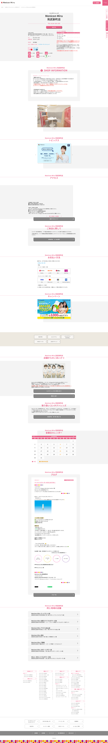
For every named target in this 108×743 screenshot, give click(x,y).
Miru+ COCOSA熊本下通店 (75, 706)
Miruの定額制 (107, 15)
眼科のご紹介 (54, 396)
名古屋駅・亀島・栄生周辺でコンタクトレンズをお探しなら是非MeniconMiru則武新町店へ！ (52, 385)
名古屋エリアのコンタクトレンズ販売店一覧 (12, 7)
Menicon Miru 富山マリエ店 (59, 673)
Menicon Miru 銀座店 (42, 682)
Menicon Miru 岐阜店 (58, 679)
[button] (35, 116)
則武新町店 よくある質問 (54, 239)
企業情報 (36, 733)
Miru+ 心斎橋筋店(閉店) (75, 683)
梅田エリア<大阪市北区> (75, 673)
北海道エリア (30, 671)
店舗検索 (97, 2)
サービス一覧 (61, 721)
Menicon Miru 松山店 (74, 698)
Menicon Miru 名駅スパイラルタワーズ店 (62, 689)
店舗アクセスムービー (54, 219)
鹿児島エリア (73, 707)
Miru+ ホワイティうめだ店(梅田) (77, 676)
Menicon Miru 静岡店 (58, 680)
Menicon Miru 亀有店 (42, 685)
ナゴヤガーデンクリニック (44, 44)
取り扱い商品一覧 (46, 721)
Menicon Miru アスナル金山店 (61, 692)
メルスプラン (54, 337)
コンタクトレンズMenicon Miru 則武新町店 (28, 7)
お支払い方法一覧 (41, 263)
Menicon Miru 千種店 (59, 693)
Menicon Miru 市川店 (42, 677)
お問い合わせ (71, 733)
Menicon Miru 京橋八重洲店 (43, 680)
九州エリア (78, 701)
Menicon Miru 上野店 (42, 683)
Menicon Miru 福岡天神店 (75, 703)
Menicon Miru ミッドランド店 (61, 685)
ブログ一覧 (54, 594)
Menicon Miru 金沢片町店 (59, 674)
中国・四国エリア (78, 689)
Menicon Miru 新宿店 (42, 691)
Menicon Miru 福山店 (74, 691)
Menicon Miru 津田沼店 (43, 676)
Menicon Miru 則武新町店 (60, 695)
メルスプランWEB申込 (68, 337)
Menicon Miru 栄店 (59, 690)
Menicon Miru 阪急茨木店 (75, 677)
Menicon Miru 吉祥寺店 (43, 692)
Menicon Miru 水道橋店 (43, 679)
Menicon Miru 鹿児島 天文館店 (77, 709)
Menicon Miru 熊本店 (74, 704)
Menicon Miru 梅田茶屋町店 (76, 674)
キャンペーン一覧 (40, 567)
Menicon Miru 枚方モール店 (75, 680)
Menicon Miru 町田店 (42, 694)
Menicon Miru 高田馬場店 (43, 688)
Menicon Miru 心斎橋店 (75, 682)
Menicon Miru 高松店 (74, 697)
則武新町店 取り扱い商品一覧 (54, 416)
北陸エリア (62, 671)
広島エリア (73, 692)
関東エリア (46, 671)
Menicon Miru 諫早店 (74, 713)
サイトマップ (51, 733)
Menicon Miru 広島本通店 (76, 695)
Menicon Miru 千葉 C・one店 (44, 674)
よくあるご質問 (76, 726)
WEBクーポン (40, 341)
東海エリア (62, 677)
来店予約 (54, 27)
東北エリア (30, 678)
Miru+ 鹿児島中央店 (75, 710)
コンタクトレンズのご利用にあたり (54, 391)
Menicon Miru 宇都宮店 (43, 673)
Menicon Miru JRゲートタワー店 (61, 686)
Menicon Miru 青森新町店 (27, 680)
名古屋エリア (57, 683)
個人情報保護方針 (61, 733)
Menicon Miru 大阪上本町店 (75, 685)
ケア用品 (66, 480)
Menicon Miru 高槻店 (74, 679)
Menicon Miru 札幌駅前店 (28, 674)
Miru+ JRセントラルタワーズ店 (61, 696)
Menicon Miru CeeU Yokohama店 (44, 697)
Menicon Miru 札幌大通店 (28, 676)
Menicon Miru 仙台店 (26, 682)
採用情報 (43, 733)
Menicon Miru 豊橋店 (58, 682)
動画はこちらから (38, 539)
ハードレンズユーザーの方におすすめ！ (45, 482)
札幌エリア (25, 673)
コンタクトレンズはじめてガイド (31, 721)
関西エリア (78, 671)
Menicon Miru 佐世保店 (75, 712)
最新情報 (71, 480)
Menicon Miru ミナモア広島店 (77, 694)
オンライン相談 (46, 726)
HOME (2, 7)
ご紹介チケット (54, 341)
